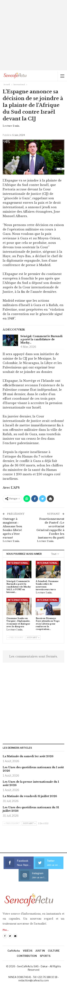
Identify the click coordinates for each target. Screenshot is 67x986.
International (18, 562)
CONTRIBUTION (27, 955)
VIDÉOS (27, 950)
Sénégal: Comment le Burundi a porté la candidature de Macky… (41, 339)
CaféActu (14, 950)
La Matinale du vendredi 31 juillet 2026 (30, 796)
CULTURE (54, 950)
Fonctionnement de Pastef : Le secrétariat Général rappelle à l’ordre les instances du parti (50, 528)
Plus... (6, 930)
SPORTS (45, 955)
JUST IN (40, 950)
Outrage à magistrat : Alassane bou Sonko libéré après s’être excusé (12, 528)
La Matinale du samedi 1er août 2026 (28, 756)
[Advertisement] (33, 35)
